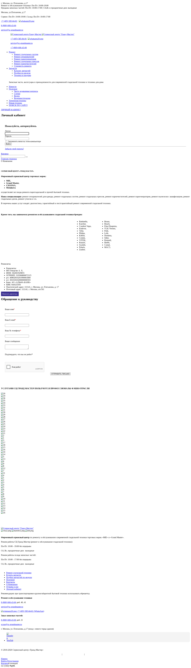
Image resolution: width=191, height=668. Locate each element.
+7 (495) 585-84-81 (9, 21)
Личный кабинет (13, 589)
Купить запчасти (13, 575)
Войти (4, 661)
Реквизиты (90, 654)
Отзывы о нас (12, 587)
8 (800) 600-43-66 (8, 25)
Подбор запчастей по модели (19, 577)
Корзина (4, 154)
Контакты (10, 582)
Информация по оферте (73, 654)
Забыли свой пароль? (14, 149)
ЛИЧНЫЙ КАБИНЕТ (11, 110)
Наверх (4, 659)
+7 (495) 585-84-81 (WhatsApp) (30, 611)
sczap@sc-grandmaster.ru (11, 624)
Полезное (10, 580)
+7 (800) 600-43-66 (19, 47)
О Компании (12, 584)
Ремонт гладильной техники (18, 573)
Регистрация (12, 661)
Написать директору (9, 294)
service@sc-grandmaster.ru (12, 30)
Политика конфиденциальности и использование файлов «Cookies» (31, 654)
